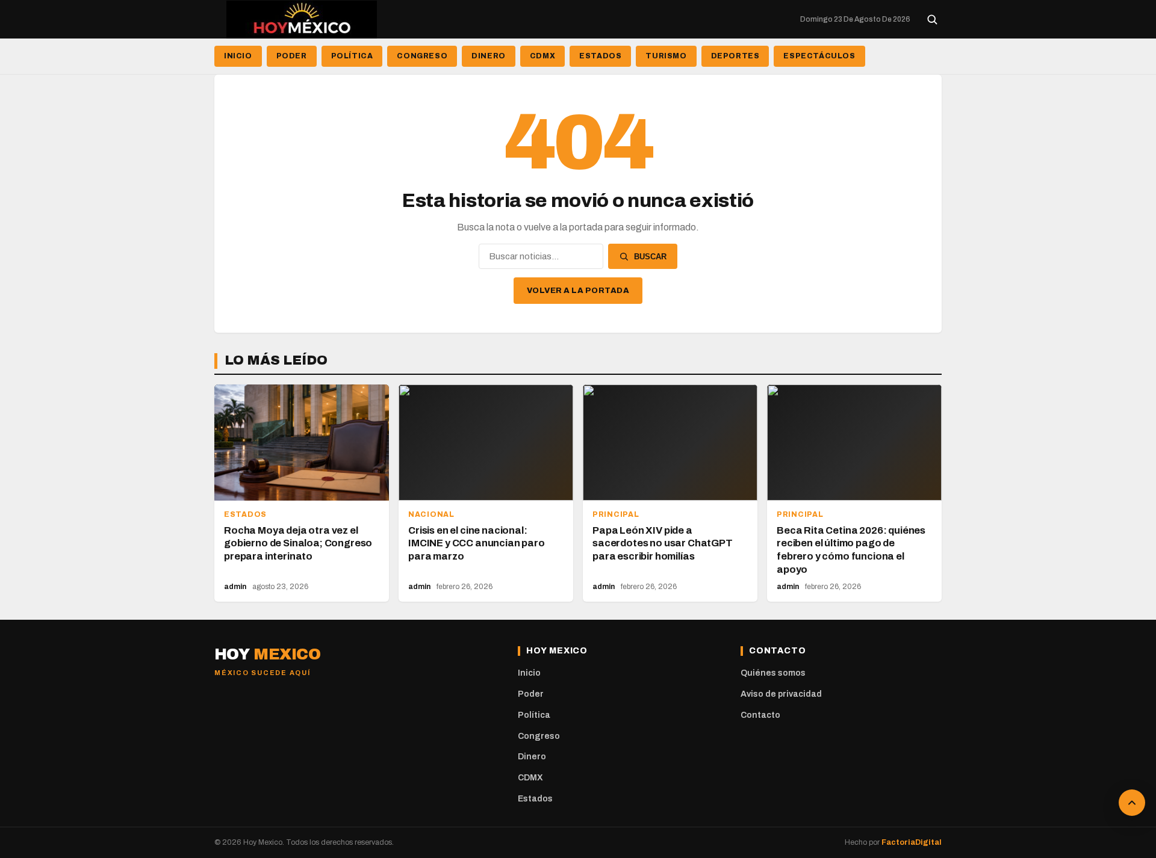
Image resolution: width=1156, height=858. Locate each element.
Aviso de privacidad (781, 694)
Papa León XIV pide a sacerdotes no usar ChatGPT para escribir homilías (662, 543)
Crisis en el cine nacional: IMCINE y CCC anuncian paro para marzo (476, 543)
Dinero (488, 56)
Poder (291, 56)
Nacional (431, 514)
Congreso (422, 56)
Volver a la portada (578, 290)
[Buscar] (932, 19)
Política (352, 56)
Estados (600, 56)
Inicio (238, 56)
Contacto (760, 715)
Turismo (665, 56)
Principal (615, 514)
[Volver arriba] (1132, 802)
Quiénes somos (773, 672)
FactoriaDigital (911, 842)
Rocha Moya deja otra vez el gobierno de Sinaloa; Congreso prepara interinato (298, 543)
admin (235, 586)
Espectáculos (819, 56)
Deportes (735, 56)
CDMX (542, 56)
